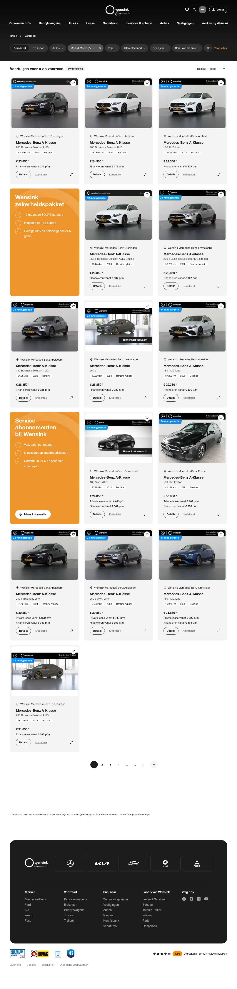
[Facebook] (184, 899)
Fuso (28, 920)
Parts (146, 920)
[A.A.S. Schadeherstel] (70, 953)
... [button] (127, 764)
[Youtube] (206, 899)
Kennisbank (111, 920)
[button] (154, 764)
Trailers (69, 920)
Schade (148, 904)
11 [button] (142, 764)
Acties (107, 909)
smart (28, 915)
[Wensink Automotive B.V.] (118, 9)
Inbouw (147, 915)
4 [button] (118, 764)
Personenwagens (75, 899)
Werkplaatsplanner (115, 899)
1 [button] (94, 764)
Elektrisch (70, 904)
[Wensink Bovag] (40, 953)
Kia (27, 909)
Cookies (31, 964)
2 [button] (102, 764)
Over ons (15, 964)
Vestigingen (111, 904)
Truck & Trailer (152, 909)
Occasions (150, 926)
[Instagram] (191, 899)
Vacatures (110, 926)
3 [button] (110, 764)
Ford (28, 904)
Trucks (68, 915)
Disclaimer (48, 964)
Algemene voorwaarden (74, 964)
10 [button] (134, 764)
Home (13, 35)
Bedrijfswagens (74, 909)
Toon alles (220, 48)
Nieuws (108, 915)
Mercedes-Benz (35, 899)
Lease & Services (154, 899)
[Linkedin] (199, 899)
